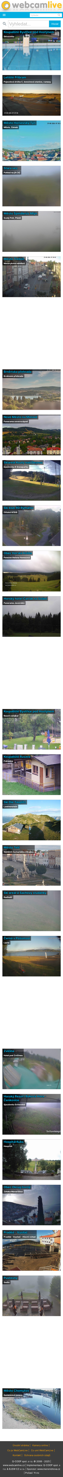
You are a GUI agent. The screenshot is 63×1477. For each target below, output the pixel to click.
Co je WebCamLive (17, 1450)
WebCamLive (31, 6)
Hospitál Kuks (14, 1142)
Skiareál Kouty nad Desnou (23, 462)
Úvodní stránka (21, 1445)
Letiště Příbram (15, 77)
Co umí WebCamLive (42, 1450)
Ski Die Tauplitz (15, 802)
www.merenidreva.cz (48, 1469)
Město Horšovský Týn (19, 123)
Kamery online (40, 1445)
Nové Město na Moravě (20, 417)
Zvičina (9, 1051)
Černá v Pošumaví (17, 938)
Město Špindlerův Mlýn (20, 213)
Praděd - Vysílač (16, 1232)
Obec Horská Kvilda (18, 553)
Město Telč (12, 847)
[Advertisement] (31, 333)
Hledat (54, 23)
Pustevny (10, 1278)
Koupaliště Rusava (17, 756)
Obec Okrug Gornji (17, 1187)
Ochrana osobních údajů (37, 1455)
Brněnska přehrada (17, 372)
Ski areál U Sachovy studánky (25, 893)
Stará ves (10, 168)
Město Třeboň (14, 259)
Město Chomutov (16, 1390)
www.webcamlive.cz (14, 1465)
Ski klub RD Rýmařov (18, 508)
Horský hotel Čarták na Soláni (25, 598)
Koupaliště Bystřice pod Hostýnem (29, 32)
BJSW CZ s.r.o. (17, 1469)
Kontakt (17, 1455)
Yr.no (36, 1472)
